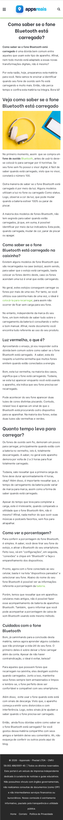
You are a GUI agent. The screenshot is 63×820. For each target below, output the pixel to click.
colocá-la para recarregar (17, 300)
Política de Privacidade (41, 814)
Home (13, 814)
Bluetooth (27, 158)
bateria (40, 586)
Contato (23, 814)
